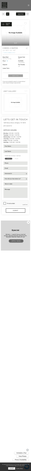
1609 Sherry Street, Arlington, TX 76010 (14, 123)
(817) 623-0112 (7, 126)
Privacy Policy (19, 468)
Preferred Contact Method (12, 156)
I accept (11, 468)
